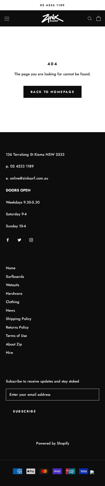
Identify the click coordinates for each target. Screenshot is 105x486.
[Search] (90, 18)
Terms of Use (16, 335)
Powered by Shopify (52, 443)
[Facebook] (8, 240)
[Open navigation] (6, 18)
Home (10, 268)
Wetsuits (12, 285)
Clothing (12, 302)
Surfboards (15, 276)
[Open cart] (98, 18)
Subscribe (24, 411)
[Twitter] (19, 240)
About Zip (14, 344)
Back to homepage (53, 92)
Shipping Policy (18, 318)
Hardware (14, 293)
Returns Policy (17, 327)
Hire (9, 352)
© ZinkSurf (52, 436)
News (10, 310)
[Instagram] (31, 240)
